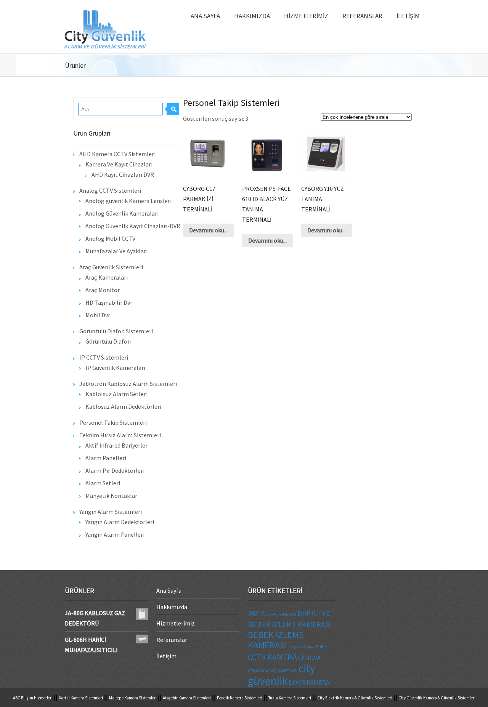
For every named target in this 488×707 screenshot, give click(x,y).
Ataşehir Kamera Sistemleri (187, 698)
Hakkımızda (252, 16)
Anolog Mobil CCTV (110, 238)
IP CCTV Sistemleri (103, 357)
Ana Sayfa (205, 16)
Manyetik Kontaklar (111, 495)
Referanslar (362, 16)
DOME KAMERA (309, 682)
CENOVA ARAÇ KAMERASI (272, 670)
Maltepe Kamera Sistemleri (133, 698)
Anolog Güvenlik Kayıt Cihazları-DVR (132, 226)
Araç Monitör (102, 290)
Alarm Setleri (102, 483)
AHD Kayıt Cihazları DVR (123, 174)
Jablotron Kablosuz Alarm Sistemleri (128, 383)
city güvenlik (281, 674)
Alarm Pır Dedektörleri (114, 470)
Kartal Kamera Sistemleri (81, 698)
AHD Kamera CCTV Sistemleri (117, 154)
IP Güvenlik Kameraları (115, 367)
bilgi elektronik (301, 647)
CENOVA (309, 658)
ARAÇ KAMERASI (282, 614)
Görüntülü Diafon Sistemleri (116, 331)
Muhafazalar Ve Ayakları (116, 251)
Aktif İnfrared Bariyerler (116, 445)
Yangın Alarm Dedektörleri (119, 522)
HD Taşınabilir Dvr (108, 302)
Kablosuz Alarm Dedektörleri (123, 406)
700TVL (257, 613)
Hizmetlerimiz (306, 16)
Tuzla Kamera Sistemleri (289, 698)
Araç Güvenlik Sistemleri (111, 267)
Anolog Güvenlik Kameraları (122, 213)
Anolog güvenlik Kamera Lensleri (128, 201)
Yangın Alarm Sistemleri (110, 511)
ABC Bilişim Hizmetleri (33, 698)
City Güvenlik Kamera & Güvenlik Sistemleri (436, 698)
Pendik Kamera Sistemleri (239, 698)
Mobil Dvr (97, 315)
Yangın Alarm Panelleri (114, 534)
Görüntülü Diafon (108, 341)
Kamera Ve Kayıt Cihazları (118, 164)
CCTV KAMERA (272, 657)
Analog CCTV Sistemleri (110, 190)
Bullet (321, 646)
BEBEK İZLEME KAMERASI (276, 640)
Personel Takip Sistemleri (113, 422)
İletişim (408, 16)
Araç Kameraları (106, 277)
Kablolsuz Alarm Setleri (116, 394)
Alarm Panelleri (105, 458)
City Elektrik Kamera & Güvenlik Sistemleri (354, 698)
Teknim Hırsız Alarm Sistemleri (120, 435)
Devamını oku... (208, 230)
